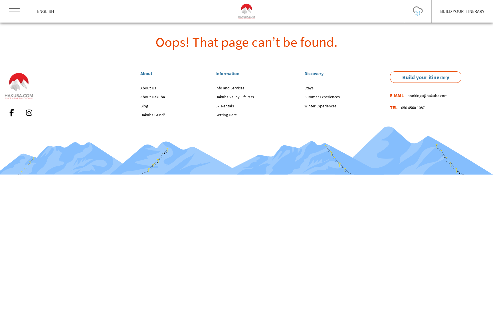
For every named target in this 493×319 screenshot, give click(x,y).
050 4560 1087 (413, 107)
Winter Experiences (320, 106)
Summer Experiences (322, 96)
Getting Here (226, 114)
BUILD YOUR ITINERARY (462, 11)
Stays (309, 88)
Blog (144, 106)
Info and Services (229, 88)
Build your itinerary (425, 77)
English (45, 11)
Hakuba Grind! (152, 114)
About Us (148, 88)
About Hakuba (152, 96)
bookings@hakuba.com (427, 95)
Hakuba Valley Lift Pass (234, 96)
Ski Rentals (224, 106)
